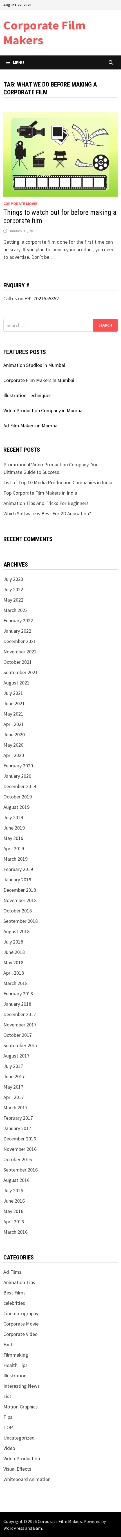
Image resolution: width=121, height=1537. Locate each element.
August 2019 (16, 807)
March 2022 (15, 610)
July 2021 (13, 693)
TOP (8, 1427)
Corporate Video (20, 1334)
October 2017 (17, 1035)
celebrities (14, 1303)
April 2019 (13, 848)
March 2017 (15, 1107)
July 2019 (13, 817)
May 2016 (13, 1211)
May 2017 (13, 1087)
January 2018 (17, 1004)
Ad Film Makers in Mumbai (31, 425)
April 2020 (13, 755)
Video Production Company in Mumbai (43, 410)
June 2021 (14, 703)
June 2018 (14, 952)
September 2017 (20, 1045)
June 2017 (14, 1076)
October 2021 (17, 662)
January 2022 (17, 631)
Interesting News (21, 1386)
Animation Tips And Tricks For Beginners (46, 503)
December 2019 (19, 786)
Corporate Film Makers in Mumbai (38, 380)
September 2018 (20, 921)
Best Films (14, 1292)
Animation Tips (19, 1282)
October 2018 (17, 910)
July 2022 (13, 589)
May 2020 (13, 745)
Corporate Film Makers (44, 32)
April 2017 (13, 1097)
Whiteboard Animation (27, 1479)
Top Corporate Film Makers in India (40, 493)
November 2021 (20, 651)
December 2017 (19, 1014)
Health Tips (15, 1365)
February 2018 (18, 993)
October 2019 (17, 796)
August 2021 (16, 682)
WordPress (13, 1528)
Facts (9, 1344)
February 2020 (18, 765)
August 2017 (16, 1055)
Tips (7, 1417)
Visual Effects (17, 1469)
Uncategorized (19, 1437)
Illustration (14, 1375)
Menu (18, 62)
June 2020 (14, 734)
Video (9, 1448)
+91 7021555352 (41, 298)
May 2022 (13, 600)
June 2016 (14, 1201)
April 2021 (13, 724)
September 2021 (20, 672)
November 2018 (20, 900)
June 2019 (14, 828)
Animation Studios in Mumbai (34, 365)
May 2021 (13, 714)
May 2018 (13, 962)
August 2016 (16, 1180)
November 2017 (20, 1024)
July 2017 (13, 1066)
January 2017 (17, 1128)
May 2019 (13, 838)
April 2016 (13, 1221)
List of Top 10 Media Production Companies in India (57, 482)
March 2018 (15, 983)
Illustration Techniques (27, 395)
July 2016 (13, 1190)
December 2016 (19, 1138)
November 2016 (20, 1149)
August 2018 (16, 931)
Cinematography (20, 1313)
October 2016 (17, 1159)
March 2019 (15, 859)
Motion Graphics (20, 1406)
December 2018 (19, 890)
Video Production (21, 1458)
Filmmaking (15, 1355)
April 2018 (13, 973)
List (7, 1396)
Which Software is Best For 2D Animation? (47, 513)
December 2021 (19, 641)
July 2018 (13, 941)
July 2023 (13, 579)
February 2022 (18, 620)
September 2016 (20, 1169)
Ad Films (12, 1272)
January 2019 (17, 879)
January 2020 (17, 776)
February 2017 (18, 1118)
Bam (37, 1528)
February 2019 (18, 869)
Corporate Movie (20, 203)
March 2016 (15, 1232)
